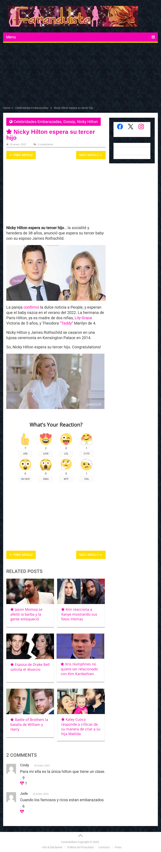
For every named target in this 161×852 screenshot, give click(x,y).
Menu (11, 37)
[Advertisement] (80, 75)
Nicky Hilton (87, 121)
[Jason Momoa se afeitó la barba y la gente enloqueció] (30, 591)
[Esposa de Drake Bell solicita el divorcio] (30, 646)
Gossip (69, 121)
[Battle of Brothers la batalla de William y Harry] (30, 701)
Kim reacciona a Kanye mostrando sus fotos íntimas (79, 614)
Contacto (104, 847)
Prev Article (23, 155)
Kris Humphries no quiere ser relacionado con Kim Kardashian (79, 669)
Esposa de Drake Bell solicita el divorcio (29, 667)
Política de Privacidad (80, 847)
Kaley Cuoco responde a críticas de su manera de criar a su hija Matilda (80, 726)
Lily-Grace (83, 317)
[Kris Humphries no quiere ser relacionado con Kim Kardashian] (80, 646)
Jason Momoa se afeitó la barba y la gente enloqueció (26, 614)
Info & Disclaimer (52, 847)
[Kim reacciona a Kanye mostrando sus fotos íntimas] (81, 591)
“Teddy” (66, 323)
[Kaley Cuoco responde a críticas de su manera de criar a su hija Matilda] (81, 701)
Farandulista (69, 842)
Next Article (89, 155)
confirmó (31, 307)
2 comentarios (45, 144)
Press (118, 847)
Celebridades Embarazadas (37, 121)
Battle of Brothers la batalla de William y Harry (29, 724)
